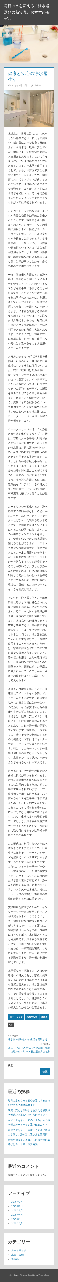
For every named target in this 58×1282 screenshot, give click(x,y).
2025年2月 (17, 1223)
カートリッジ (16, 1016)
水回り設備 (32, 1016)
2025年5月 (17, 1210)
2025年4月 (17, 1214)
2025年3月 (17, 1219)
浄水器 (44, 1016)
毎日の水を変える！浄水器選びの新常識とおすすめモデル (27, 12)
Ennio (38, 85)
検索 (10, 1065)
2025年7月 (17, 1201)
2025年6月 (17, 1206)
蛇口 (11, 1024)
